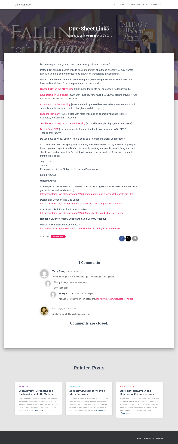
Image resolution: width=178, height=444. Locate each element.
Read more (38, 410)
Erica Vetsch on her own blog (55, 104)
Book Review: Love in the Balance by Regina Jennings (137, 392)
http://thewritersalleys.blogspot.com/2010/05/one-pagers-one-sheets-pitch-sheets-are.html (86, 194)
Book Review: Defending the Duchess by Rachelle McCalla (36, 392)
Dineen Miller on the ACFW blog (56, 89)
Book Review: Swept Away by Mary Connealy (87, 392)
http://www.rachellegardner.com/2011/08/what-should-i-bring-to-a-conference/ (80, 228)
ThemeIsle (159, 438)
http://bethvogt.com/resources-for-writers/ (114, 299)
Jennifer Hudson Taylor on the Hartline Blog (62, 123)
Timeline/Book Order (138, 5)
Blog (122, 5)
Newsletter (156, 5)
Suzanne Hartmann (50, 114)
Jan (54, 308)
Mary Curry (59, 271)
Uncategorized (58, 236)
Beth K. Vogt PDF (49, 129)
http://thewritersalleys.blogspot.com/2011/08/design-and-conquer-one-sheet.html (82, 203)
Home (114, 5)
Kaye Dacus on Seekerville (54, 95)
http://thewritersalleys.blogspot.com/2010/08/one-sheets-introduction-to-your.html (82, 213)
